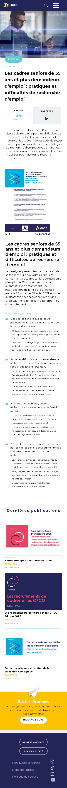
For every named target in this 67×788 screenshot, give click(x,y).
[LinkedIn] (53, 774)
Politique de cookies (25, 776)
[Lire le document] (27, 200)
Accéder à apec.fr (34, 742)
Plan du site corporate (26, 762)
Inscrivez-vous (33, 720)
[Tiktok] (53, 768)
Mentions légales (23, 769)
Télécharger (42, 234)
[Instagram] (53, 761)
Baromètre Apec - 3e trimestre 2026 (28, 560)
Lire (7, 234)
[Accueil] (11, 5)
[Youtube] (53, 780)
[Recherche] (46, 5)
